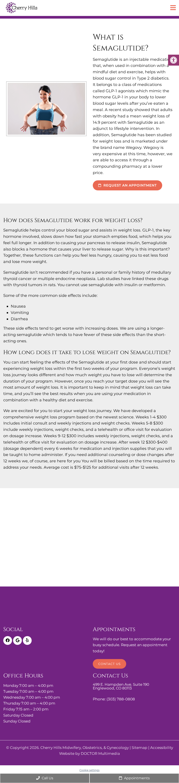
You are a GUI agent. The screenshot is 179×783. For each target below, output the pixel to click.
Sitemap (139, 748)
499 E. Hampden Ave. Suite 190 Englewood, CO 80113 (121, 686)
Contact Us (109, 664)
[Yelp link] (27, 640)
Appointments (136, 778)
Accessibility (161, 748)
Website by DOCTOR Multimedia (89, 753)
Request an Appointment (129, 185)
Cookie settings (89, 770)
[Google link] (17, 640)
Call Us (47, 778)
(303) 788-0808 (121, 699)
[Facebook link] (7, 640)
